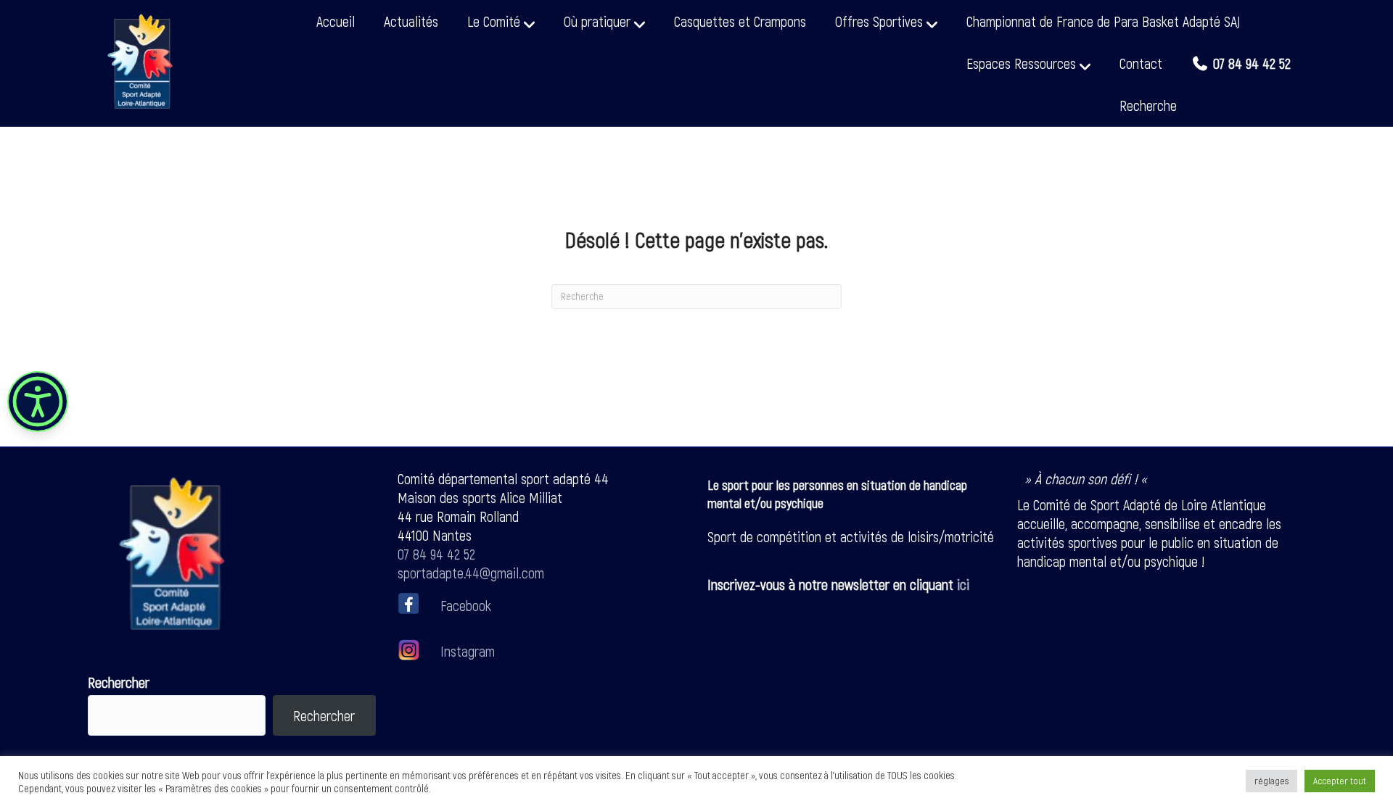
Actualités (411, 21)
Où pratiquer (597, 21)
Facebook (465, 604)
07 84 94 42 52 (436, 553)
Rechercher (118, 682)
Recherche (1148, 105)
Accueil (335, 21)
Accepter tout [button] (1339, 780)
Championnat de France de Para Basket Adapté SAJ (1103, 21)
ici (963, 584)
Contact (1140, 63)
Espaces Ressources (1021, 63)
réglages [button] (1271, 780)
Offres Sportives (879, 21)
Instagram (465, 651)
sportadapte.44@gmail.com (471, 572)
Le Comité (493, 21)
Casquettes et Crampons (740, 21)
